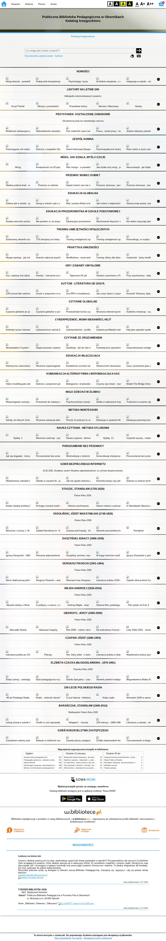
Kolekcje (59, 55)
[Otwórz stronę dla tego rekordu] (19, 78)
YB (123, 3)
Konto (54, 4)
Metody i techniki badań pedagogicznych (39, 768)
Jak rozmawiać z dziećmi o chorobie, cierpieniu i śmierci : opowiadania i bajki (92, 765)
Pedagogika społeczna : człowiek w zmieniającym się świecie (46, 760)
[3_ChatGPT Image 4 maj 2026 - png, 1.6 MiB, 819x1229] (76, 903)
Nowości (15, 4)
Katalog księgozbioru (83, 36)
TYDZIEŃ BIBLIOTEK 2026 (32, 889)
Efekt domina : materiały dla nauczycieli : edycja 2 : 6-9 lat (85, 768)
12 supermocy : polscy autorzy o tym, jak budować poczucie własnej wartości (92, 762)
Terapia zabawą (110, 768)
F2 (150, 3)
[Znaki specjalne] (138, 56)
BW (117, 3)
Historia (29, 4)
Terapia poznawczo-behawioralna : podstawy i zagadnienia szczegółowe (131, 757)
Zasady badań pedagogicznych (35, 757)
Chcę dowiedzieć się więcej (68, 938)
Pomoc (41, 4)
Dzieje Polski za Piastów (113, 760)
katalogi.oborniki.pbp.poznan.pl (32, 875)
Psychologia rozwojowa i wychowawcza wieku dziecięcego (45, 765)
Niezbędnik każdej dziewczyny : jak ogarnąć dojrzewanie (85, 757)
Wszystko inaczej (110, 765)
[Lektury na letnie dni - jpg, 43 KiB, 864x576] (30, 877)
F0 (137, 3)
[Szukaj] (138, 50)
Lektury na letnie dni (29, 856)
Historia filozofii (29, 762)
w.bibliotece (81, 819)
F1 (142, 3)
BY (129, 3)
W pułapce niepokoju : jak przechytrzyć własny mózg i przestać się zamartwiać (133, 762)
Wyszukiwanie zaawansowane (39, 55)
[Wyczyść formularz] (132, 56)
